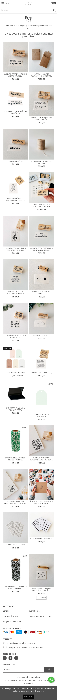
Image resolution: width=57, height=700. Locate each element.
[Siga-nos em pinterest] (16, 658)
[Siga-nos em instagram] (5, 658)
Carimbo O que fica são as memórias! (16, 112)
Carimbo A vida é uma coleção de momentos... (15, 293)
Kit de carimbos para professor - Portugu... (41, 206)
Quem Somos (34, 611)
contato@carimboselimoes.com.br (20, 643)
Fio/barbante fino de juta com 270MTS (41, 162)
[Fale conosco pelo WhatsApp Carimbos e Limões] (51, 680)
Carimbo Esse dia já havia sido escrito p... (41, 119)
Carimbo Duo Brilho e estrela (41, 293)
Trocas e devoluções (12, 616)
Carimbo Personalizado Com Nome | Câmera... (15, 249)
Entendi (28, 697)
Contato (6, 611)
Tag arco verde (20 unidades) (41, 415)
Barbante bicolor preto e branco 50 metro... (16, 587)
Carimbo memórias (15, 161)
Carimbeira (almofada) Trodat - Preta (15, 409)
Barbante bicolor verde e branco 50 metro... (15, 459)
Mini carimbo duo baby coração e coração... (41, 589)
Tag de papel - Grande (15, 373)
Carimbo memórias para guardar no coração (16, 200)
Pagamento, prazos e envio (40, 616)
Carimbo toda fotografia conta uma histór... (41, 249)
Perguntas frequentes (12, 621)
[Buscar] (54, 10)
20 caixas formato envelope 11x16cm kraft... (41, 75)
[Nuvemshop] (28, 678)
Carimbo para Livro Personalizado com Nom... (41, 459)
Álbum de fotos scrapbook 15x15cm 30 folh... (41, 502)
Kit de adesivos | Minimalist (41, 539)
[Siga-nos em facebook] (10, 658)
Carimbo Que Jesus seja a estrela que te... (16, 336)
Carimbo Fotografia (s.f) (41, 373)
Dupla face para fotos (15, 545)
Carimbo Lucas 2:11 (41, 335)
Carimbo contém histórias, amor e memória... (15, 75)
